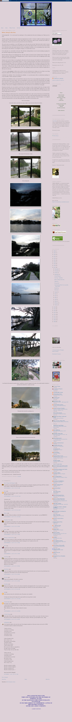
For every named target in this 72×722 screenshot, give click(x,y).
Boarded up (57, 288)
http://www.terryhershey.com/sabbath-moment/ (60, 201)
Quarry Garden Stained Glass (59, 498)
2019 (55, 263)
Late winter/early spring (57, 538)
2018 (55, 265)
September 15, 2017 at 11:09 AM (12, 516)
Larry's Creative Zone (57, 464)
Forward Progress (58, 276)
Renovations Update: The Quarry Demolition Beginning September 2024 (60, 500)
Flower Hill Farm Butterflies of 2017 (59, 430)
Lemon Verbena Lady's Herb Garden (60, 465)
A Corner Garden (56, 386)
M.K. (5, 545)
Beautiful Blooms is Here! (57, 449)
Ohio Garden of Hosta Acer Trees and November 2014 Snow (59, 534)
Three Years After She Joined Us (59, 496)
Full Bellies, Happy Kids (58, 433)
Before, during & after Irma (59, 279)
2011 (55, 316)
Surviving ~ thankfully (59, 277)
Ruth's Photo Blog (56, 514)
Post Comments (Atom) (11, 681)
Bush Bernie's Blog (57, 401)
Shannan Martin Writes (57, 522)
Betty (5, 491)
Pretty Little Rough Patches (58, 495)
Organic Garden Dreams (58, 484)
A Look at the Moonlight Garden (59, 546)
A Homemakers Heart (57, 394)
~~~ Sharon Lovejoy (57, 525)
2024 (55, 254)
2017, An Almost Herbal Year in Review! (60, 466)
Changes (54, 556)
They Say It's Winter (56, 453)
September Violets (7, 519)
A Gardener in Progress (57, 388)
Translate (60, 34)
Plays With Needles (57, 491)
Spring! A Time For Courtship (58, 515)
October (56, 272)
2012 (55, 314)
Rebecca (5, 513)
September (57, 274)
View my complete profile (58, 80)
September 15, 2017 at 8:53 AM (12, 488)
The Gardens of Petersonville (58, 545)
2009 (55, 319)
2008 (55, 321)
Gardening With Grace (57, 445)
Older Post (48, 679)
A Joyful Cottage (7, 614)
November (57, 270)
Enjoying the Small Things (58, 425)
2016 (55, 307)
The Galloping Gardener (58, 540)
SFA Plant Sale (56, 512)
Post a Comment (5, 677)
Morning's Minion (56, 472)
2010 (55, 318)
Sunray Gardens (56, 532)
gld (4, 592)
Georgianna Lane (56, 448)
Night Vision (55, 522)
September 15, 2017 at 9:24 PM (12, 574)
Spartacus (55, 519)
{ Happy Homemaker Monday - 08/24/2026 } (60, 422)
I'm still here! (55, 389)
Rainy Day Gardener (57, 503)
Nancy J (5, 529)
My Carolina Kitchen (57, 476)
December (57, 269)
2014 (55, 310)
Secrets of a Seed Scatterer (58, 518)
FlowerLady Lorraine (58, 78)
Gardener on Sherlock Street (9, 537)
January (56, 304)
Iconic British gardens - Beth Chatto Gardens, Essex (59, 542)
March (56, 301)
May (56, 297)
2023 (55, 256)
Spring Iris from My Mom (57, 481)
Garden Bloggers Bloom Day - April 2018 (60, 504)
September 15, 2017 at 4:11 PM (12, 553)
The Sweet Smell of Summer (58, 529)
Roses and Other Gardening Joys (59, 511)
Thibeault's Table (56, 549)
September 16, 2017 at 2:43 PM (12, 619)
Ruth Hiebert (6, 569)
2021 (55, 260)
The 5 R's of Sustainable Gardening (59, 405)
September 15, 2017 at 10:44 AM (12, 510)
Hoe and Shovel (56, 452)
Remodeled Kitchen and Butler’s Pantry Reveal (60, 478)
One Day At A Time (20, 27)
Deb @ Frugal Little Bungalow (9, 483)
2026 (55, 251)
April (56, 299)
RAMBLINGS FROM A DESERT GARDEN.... (59, 507)
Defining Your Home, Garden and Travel (59, 417)
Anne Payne (6, 556)
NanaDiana (6, 584)
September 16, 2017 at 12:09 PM (12, 611)
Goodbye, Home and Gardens (58, 418)
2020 (55, 261)
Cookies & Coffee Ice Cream (58, 461)
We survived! (57, 283)
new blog (54, 120)
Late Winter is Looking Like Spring (59, 413)
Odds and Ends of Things (57, 470)
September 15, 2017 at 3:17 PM (12, 534)
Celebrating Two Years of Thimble (59, 473)
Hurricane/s (57, 289)
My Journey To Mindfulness (58, 481)
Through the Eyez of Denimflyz (59, 556)
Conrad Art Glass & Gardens (59, 408)
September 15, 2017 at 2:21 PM (12, 526)
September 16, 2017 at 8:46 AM (12, 589)
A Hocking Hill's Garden (58, 392)
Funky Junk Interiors (57, 438)
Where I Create (12, 27)
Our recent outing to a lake (58, 395)
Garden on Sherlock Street (58, 442)
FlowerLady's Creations (56, 354)
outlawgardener (7, 622)
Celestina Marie (7, 601)
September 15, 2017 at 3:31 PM (12, 542)
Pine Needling (55, 492)
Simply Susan (56, 529)
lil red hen (6, 577)
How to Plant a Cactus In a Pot (58, 508)
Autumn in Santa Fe (56, 485)
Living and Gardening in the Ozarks (60, 469)
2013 (55, 312)
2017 (55, 267)
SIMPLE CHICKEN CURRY (58, 549)
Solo (54, 489)
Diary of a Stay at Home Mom (59, 420)
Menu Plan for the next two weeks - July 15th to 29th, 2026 (60, 435)
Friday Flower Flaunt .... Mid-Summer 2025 (60, 402)
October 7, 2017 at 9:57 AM (11, 674)
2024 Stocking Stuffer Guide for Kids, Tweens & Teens (60, 427)
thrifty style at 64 (56, 552)
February (56, 302)
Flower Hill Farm (56, 430)
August (56, 292)
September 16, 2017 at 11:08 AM (12, 598)
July (55, 293)
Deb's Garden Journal (57, 412)
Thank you (56, 281)
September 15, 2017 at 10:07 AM (12, 496)
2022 (55, 258)
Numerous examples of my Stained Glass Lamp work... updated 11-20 (60, 410)
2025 (55, 252)
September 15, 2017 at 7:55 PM (12, 566)
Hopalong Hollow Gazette (58, 456)
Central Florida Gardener (58, 404)
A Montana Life (56, 397)
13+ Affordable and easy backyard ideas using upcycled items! (60, 439)
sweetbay (55, 537)
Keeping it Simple (56, 460)
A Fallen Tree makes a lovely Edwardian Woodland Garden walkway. (60, 457)
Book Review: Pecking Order (58, 446)
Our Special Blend (56, 488)
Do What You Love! (56, 526)
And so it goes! (56, 398)
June (56, 295)
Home (2, 27)
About (6, 27)
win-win (54, 553)
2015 (55, 308)
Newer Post (4, 679)
